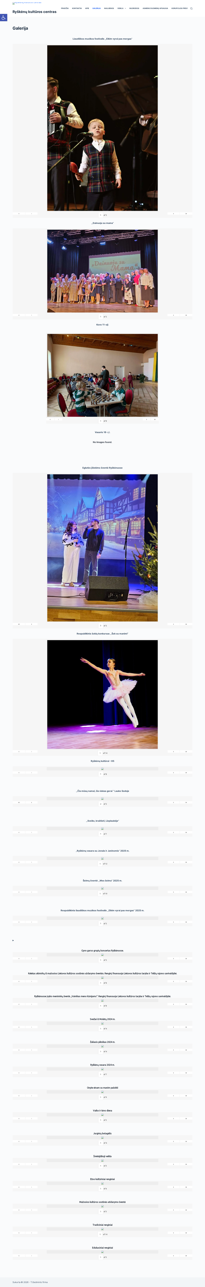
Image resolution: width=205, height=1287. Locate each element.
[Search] (191, 8)
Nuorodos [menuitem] (134, 8)
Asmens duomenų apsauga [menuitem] (155, 8)
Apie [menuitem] (87, 8)
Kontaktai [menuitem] (77, 8)
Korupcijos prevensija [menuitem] (182, 8)
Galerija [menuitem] (96, 8)
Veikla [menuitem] (120, 8)
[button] (3, 17)
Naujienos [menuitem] (109, 8)
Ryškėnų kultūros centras (34, 12)
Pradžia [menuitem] (65, 8)
